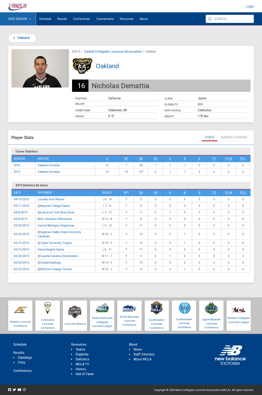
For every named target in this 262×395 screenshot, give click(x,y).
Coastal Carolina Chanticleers (59, 256)
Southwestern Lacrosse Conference (184, 323)
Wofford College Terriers (56, 269)
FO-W (228, 158)
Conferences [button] (81, 18)
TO (214, 158)
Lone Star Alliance (75, 323)
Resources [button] (127, 18)
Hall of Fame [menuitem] (85, 374)
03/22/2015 (21, 234)
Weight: (170, 116)
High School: (173, 110)
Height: (80, 116)
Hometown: (83, 110)
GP (126, 158)
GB (141, 158)
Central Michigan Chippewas (56, 225)
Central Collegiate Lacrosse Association (113, 52)
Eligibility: (171, 104)
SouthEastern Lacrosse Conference (157, 323)
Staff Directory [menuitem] (144, 354)
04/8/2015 (21, 212)
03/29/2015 (21, 225)
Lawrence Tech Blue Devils (57, 212)
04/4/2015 (21, 219)
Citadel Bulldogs (50, 262)
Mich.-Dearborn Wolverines (55, 219)
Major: (80, 103)
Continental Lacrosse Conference (47, 323)
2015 (17, 171)
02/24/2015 (21, 256)
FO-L (243, 158)
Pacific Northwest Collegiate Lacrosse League (102, 322)
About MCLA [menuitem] (142, 359)
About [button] (144, 18)
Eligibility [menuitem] (82, 354)
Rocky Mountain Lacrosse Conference (129, 320)
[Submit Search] (210, 19)
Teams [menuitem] (80, 349)
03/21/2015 (21, 243)
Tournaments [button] (105, 18)
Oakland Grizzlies (49, 165)
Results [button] (62, 18)
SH (155, 158)
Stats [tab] (209, 137)
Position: (81, 98)
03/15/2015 (21, 249)
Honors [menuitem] (81, 369)
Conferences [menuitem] (22, 371)
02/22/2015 (21, 269)
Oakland (23, 38)
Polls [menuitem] (21, 362)
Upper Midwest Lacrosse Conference (211, 323)
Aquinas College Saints (55, 205)
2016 (17, 165)
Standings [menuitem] (25, 358)
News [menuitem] (137, 349)
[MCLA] (18, 6)
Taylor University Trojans (56, 243)
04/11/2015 (21, 205)
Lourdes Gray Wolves (51, 199)
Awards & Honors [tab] (234, 137)
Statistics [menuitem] (82, 359)
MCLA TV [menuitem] (82, 364)
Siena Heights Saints (51, 249)
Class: (169, 98)
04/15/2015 (21, 199)
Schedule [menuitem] (45, 18)
